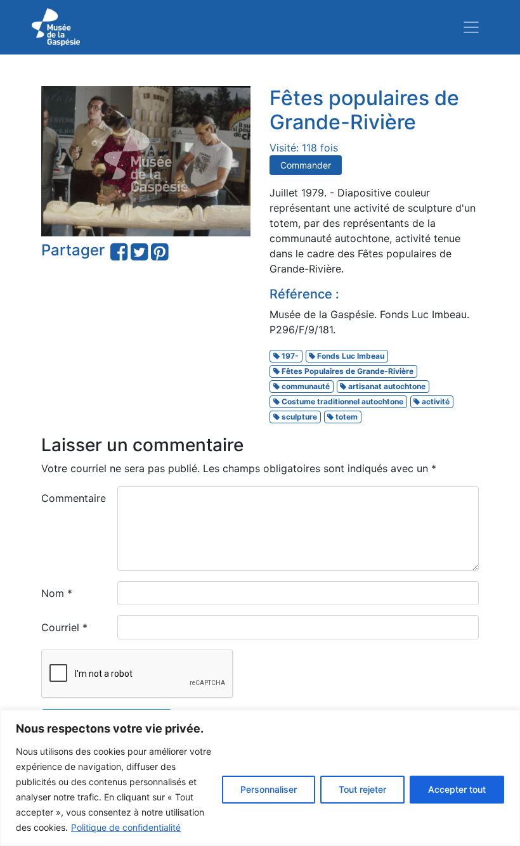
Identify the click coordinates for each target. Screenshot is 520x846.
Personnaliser (268, 789)
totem (346, 416)
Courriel (64, 627)
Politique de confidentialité (126, 827)
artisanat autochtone (386, 386)
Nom (56, 593)
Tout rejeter (362, 789)
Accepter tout (457, 789)
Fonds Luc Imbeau (349, 356)
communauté (305, 386)
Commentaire (73, 498)
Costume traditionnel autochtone (341, 401)
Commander (305, 165)
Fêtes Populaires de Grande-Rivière (346, 371)
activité (435, 401)
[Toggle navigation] (471, 27)
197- (289, 356)
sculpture (298, 416)
